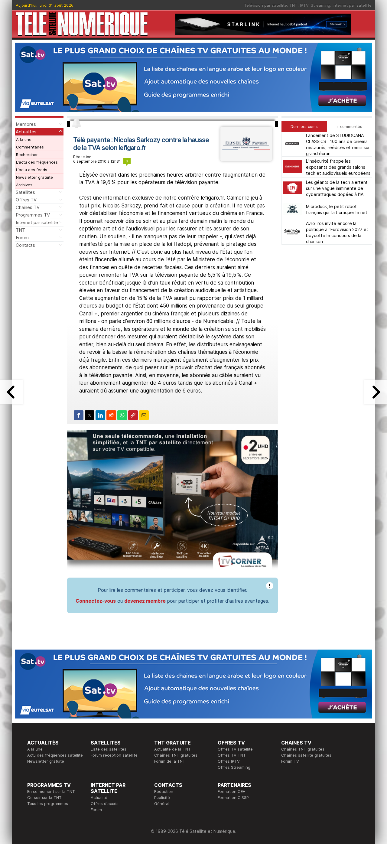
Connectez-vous (96, 601)
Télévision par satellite (265, 5)
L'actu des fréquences (37, 162)
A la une (23, 139)
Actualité (99, 797)
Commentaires (30, 147)
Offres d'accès (105, 803)
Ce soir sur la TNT (44, 797)
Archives (24, 184)
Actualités (26, 132)
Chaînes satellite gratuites (306, 755)
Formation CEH (232, 791)
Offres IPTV (229, 761)
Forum (22, 237)
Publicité (162, 797)
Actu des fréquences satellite (55, 755)
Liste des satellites (108, 749)
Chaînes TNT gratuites (175, 755)
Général (161, 803)
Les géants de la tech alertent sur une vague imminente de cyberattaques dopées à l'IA (337, 188)
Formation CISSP (233, 797)
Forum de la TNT (169, 761)
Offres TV (26, 200)
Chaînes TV (28, 207)
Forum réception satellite (114, 755)
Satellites (25, 192)
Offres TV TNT (232, 755)
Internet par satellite (352, 5)
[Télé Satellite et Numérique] (82, 24)
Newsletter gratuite (34, 177)
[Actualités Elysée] (246, 159)
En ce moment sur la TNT (51, 791)
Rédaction (163, 791)
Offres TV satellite (235, 749)
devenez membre (145, 601)
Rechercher (27, 154)
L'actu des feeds (31, 169)
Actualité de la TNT (172, 749)
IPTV (304, 5)
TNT (293, 5)
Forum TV (290, 761)
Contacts (25, 245)
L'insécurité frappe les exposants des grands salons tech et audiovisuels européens (338, 167)
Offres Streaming (234, 767)
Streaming (320, 5)
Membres (26, 124)
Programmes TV (33, 215)
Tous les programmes (47, 803)
